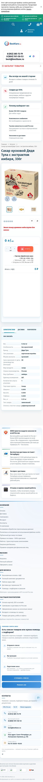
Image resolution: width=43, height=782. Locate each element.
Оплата (2, 511)
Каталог (12, 144)
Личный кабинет (6, 562)
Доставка (3, 514)
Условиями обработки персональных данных (16, 529)
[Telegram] (30, 56)
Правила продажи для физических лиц (14, 547)
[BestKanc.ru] (12, 43)
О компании (4, 526)
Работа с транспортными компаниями (14, 541)
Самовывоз (4, 517)
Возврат (3, 520)
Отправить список (21, 678)
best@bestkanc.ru (15, 59)
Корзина (3, 558)
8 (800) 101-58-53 (14, 56)
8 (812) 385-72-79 (15, 53)
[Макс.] (33, 56)
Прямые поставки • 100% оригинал (12, 538)
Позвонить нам (21, 685)
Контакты (3, 523)
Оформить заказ (6, 565)
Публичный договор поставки (11, 535)
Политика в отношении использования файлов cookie (20, 532)
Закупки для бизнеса (7, 544)
